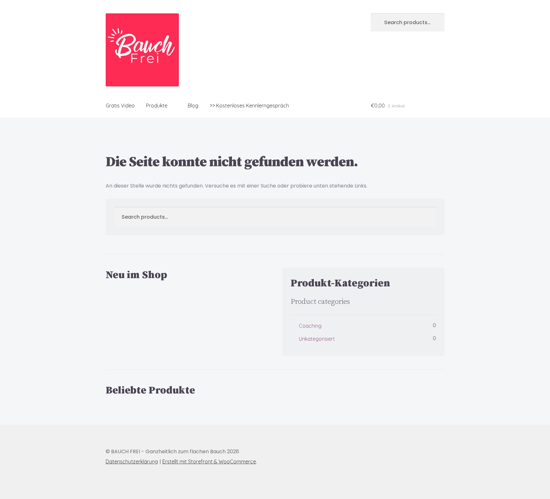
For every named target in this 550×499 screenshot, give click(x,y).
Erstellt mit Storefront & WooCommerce (209, 461)
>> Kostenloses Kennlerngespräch (249, 105)
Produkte (156, 105)
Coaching (310, 326)
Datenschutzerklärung (132, 461)
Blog (193, 105)
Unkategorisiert (317, 339)
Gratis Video (120, 105)
